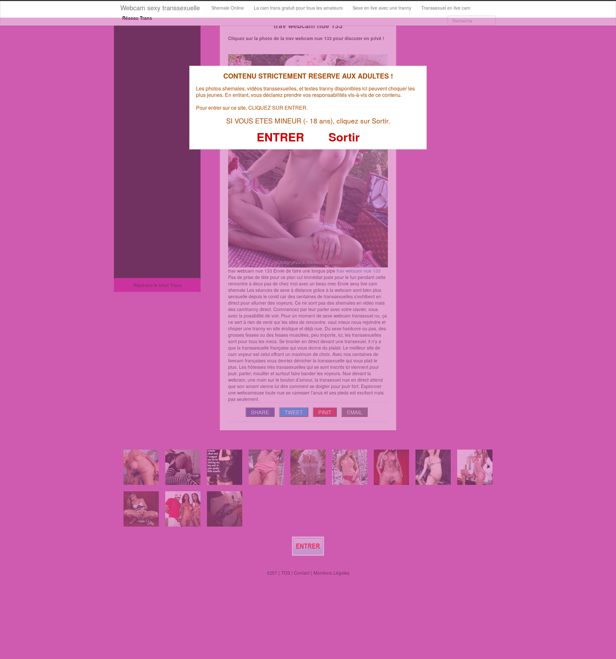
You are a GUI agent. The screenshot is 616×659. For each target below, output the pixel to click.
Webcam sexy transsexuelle (160, 7)
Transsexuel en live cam (445, 7)
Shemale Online (227, 7)
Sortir (344, 136)
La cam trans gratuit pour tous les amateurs (298, 7)
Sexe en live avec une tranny (382, 7)
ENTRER (280, 136)
